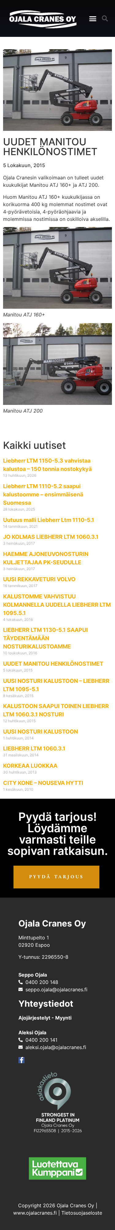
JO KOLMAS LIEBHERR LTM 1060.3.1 (50, 537)
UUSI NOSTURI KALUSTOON (40, 731)
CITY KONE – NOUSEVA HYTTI (43, 783)
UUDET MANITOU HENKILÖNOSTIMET (53, 663)
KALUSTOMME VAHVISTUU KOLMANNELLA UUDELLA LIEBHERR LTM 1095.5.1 (57, 604)
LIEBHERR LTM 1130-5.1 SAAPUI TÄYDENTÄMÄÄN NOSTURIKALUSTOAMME (45, 638)
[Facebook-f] (21, 1060)
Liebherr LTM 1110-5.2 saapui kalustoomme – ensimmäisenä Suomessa (43, 494)
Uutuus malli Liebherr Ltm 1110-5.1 (48, 520)
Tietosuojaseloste (81, 1213)
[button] (93, 18)
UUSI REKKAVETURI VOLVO (39, 579)
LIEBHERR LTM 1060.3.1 (34, 748)
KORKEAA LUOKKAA (30, 765)
